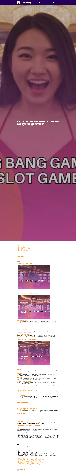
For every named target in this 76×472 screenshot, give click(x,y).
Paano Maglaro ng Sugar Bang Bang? (24, 247)
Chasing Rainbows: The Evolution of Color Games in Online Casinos (29, 463)
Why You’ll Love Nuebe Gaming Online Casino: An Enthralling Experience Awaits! (31, 459)
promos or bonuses (43, 391)
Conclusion (20, 254)
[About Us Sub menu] (39, 2)
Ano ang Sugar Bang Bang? (22, 246)
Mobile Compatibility (21, 252)
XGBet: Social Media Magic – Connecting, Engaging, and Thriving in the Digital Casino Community (33, 465)
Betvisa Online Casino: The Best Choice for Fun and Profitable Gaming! (29, 461)
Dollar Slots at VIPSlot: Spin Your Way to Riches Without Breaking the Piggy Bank (31, 464)
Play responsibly (49, 440)
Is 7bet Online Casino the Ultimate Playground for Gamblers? (28, 458)
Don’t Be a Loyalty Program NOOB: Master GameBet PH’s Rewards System (30, 462)
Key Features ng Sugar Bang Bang (24, 248)
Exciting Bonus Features (22, 249)
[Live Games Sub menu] (53, 2)
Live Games (50, 2)
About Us (37, 2)
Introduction (20, 245)
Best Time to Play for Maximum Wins (24, 250)
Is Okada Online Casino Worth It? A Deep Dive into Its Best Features (29, 460)
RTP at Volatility (20, 251)
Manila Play (23, 469)
